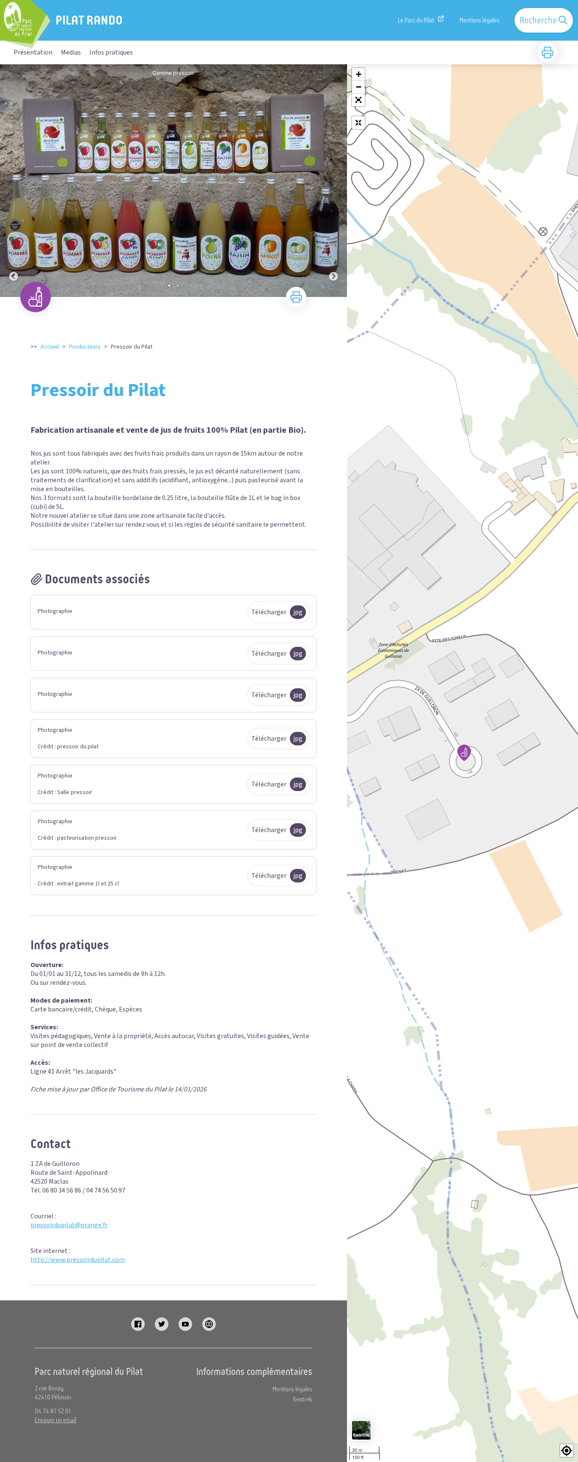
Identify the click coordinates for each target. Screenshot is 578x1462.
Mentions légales (479, 20)
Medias (71, 52)
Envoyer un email (55, 1420)
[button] (358, 99)
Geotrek (302, 1399)
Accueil (50, 347)
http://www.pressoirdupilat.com (77, 1259)
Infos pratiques (111, 52)
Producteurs (85, 347)
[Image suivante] (333, 180)
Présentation (33, 52)
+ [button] (358, 74)
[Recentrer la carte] (358, 122)
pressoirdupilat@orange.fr (68, 1225)
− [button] (358, 87)
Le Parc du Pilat (416, 20)
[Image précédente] (13, 180)
